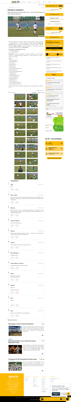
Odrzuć (64, 394)
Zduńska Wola (35, 380)
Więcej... (54, 74)
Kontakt (54, 2)
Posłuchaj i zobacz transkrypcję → (54, 48)
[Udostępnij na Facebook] (38, 322)
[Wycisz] (61, 399)
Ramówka (44, 2)
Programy (39, 2)
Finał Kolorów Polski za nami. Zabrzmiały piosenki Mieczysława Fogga (22, 341)
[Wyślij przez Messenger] (39, 322)
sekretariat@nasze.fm (17, 382)
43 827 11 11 (59, 24)
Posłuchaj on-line (55, 14)
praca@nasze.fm (14, 390)
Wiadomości (30, 2)
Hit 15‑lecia (43, 387)
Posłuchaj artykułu (12, 92)
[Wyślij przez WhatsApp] (40, 322)
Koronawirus (34, 384)
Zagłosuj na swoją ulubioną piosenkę (54, 158)
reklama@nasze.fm (17, 384)
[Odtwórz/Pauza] (42, 399)
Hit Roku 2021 (43, 384)
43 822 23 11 (12, 382)
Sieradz (34, 379)
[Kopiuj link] (42, 322)
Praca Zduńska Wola (52, 379)
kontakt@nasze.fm (55, 21)
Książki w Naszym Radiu (45, 388)
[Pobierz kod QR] (43, 92)
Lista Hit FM (43, 378)
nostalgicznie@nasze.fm (18, 389)
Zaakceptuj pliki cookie (56, 394)
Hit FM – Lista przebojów (53, 139)
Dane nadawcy (13, 392)
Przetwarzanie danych (31, 397)
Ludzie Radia (26, 378)
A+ (43, 4)
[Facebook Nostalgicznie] (13, 393)
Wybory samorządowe (36, 386)
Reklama (26, 380)
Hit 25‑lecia (43, 385)
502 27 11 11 (51, 24)
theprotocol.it (52, 380)
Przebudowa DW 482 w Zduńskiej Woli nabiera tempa (22, 359)
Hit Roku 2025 (43, 379)
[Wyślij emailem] (41, 322)
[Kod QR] (43, 322)
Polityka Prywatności (18, 397)
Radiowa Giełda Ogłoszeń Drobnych (54, 378)
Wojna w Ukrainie (35, 385)
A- (39, 4)
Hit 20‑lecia (43, 386)
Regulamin (25, 397)
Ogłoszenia (49, 2)
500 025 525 (13, 389)
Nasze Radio (23, 2)
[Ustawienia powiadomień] (68, 393)
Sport (35, 2)
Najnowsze (34, 378)
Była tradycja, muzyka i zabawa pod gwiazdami (21, 324)
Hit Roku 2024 (43, 380)
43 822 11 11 (11, 384)
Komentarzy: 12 (41, 90)
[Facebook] (12, 393)
